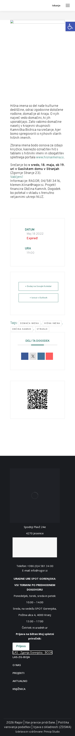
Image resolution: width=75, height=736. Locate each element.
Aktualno (20, 681)
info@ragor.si (39, 570)
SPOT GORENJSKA (43, 578)
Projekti (18, 673)
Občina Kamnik (21, 329)
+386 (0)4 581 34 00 (40, 566)
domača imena (29, 323)
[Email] (49, 356)
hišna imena (52, 323)
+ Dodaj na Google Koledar (38, 286)
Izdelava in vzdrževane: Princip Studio (37, 732)
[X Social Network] (33, 356)
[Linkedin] (41, 356)
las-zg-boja (21, 657)
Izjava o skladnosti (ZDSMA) (52, 727)
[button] (70, 26)
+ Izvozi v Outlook (38, 297)
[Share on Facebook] (24, 356)
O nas (17, 665)
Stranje (42, 329)
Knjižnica (19, 689)
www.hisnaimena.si (50, 157)
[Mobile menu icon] (67, 5)
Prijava (21, 646)
